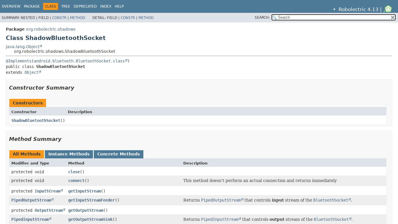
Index (105, 6)
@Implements (18, 61)
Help (119, 6)
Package (32, 6)
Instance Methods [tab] (68, 154)
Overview (11, 6)
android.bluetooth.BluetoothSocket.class (79, 61)
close (74, 171)
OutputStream (49, 210)
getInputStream (84, 191)
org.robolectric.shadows (50, 29)
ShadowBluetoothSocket (35, 120)
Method (77, 18)
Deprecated (85, 6)
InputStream (47, 191)
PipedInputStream (30, 219)
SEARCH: (262, 17)
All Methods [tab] (26, 154)
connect (76, 180)
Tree (65, 6)
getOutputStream (85, 210)
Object (31, 72)
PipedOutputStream (31, 200)
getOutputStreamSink (90, 219)
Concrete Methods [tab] (118, 154)
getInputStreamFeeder (91, 200)
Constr (59, 18)
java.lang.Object (22, 46)
